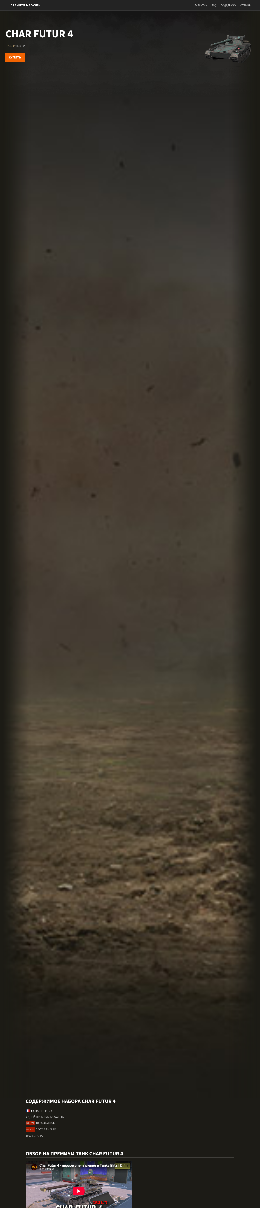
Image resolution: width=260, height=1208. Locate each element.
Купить (15, 57)
